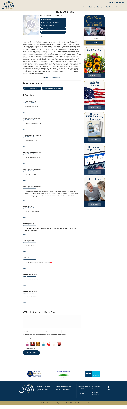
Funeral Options (82, 388)
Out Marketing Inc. (76, 403)
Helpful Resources (96, 386)
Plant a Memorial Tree (49, 32)
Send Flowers (47, 28)
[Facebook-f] (108, 387)
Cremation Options (82, 391)
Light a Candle (47, 19)
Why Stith (83, 7)
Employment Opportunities (95, 391)
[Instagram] (108, 393)
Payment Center (96, 394)
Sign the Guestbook (48, 25)
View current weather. (52, 77)
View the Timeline (31, 88)
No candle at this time (32, 348)
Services (100, 7)
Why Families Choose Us (84, 386)
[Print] (41, 36)
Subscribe (94, 42)
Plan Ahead (109, 7)
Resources (119, 7)
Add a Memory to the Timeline (51, 22)
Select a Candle (30, 338)
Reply (24, 112)
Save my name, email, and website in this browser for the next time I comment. (45, 334)
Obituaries (92, 7)
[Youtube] (108, 390)
